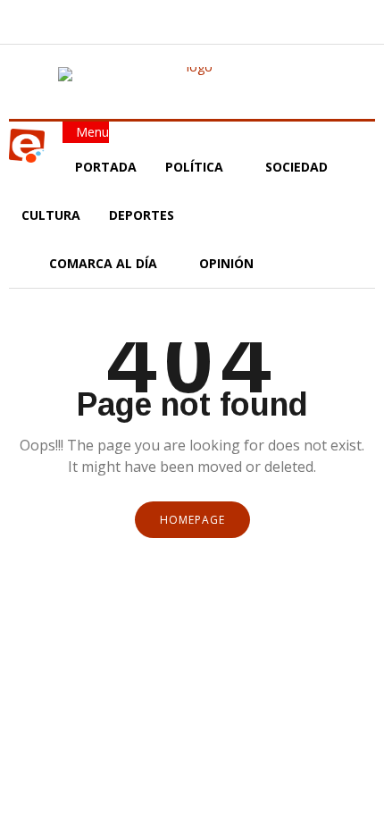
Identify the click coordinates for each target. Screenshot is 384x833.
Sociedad (296, 166)
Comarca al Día (105, 263)
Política (196, 166)
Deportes (141, 214)
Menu (90, 131)
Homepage (192, 519)
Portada (106, 166)
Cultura (50, 214)
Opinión (228, 263)
